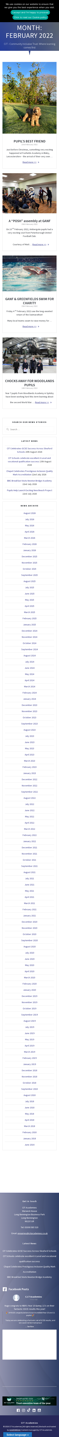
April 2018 (29, 1119)
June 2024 (29, 667)
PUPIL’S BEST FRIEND (30, 141)
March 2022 (29, 828)
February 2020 (30, 983)
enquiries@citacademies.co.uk (33, 1233)
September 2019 (29, 1014)
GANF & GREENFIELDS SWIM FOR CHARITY (29, 301)
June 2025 (29, 593)
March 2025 (29, 612)
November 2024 (29, 636)
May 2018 (29, 1113)
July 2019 (29, 1027)
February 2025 (30, 618)
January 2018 (29, 1138)
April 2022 (29, 822)
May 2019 (29, 1039)
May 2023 (29, 748)
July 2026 (29, 519)
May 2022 (29, 816)
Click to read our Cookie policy (30, 17)
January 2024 (29, 698)
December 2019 (29, 996)
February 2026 (30, 544)
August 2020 (30, 946)
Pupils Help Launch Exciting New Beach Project (29, 490)
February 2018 (30, 1132)
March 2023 (29, 760)
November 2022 (29, 785)
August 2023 (30, 729)
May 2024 (29, 674)
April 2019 (29, 1045)
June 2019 (29, 1033)
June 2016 (29, 1144)
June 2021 (29, 884)
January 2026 (29, 550)
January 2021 (29, 915)
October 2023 (29, 717)
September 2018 (29, 1088)
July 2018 (29, 1101)
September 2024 (29, 649)
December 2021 (29, 847)
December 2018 (29, 1070)
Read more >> (30, 162)
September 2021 (29, 866)
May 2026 (29, 525)
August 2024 (30, 655)
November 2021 (29, 853)
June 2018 (29, 1107)
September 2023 (29, 723)
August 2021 (30, 872)
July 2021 (29, 878)
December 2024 (29, 630)
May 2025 (29, 599)
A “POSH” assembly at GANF (29, 221)
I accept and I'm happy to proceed (30, 12)
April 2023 (29, 754)
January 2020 (29, 989)
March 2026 (29, 537)
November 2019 (29, 1002)
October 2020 (29, 934)
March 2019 (29, 1051)
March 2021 (29, 903)
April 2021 (29, 897)
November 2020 (29, 927)
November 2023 (29, 711)
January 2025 (29, 624)
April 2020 (29, 971)
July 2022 (29, 804)
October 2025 (29, 568)
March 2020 (29, 977)
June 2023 (29, 742)
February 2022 (30, 835)
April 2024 (29, 680)
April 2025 (29, 606)
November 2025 (29, 562)
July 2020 (29, 952)
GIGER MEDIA (14, 1430)
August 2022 (30, 797)
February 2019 (30, 1058)
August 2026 (30, 513)
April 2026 (29, 531)
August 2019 (30, 1020)
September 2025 (29, 575)
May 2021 (29, 890)
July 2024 (29, 661)
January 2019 (29, 1064)
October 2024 (29, 643)
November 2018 (29, 1076)
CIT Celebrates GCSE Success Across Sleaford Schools (29, 1250)
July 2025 (29, 587)
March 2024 (29, 686)
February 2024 (30, 692)
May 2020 (29, 965)
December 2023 (29, 705)
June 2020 (29, 958)
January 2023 (29, 773)
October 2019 (29, 1008)
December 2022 (29, 779)
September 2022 (29, 791)
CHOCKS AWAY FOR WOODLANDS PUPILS (29, 383)
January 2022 (29, 841)
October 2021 (29, 859)
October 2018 (29, 1082)
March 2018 (29, 1126)
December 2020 (29, 921)
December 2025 (29, 556)
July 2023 (29, 736)
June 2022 (29, 810)
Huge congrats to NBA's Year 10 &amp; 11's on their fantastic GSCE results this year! (30, 1314)
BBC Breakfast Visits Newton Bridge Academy (29, 480)
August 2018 (30, 1095)
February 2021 (30, 909)
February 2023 (30, 767)
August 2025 (30, 581)
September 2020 (29, 940)
